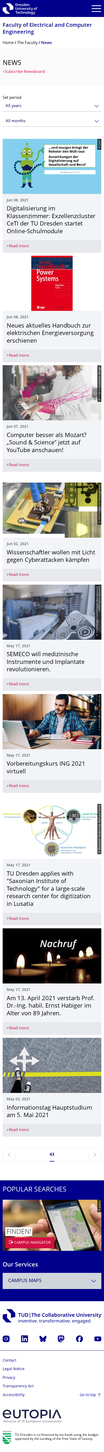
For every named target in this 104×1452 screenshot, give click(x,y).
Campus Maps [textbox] (25, 1281)
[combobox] (52, 106)
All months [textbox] (16, 121)
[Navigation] (96, 8)
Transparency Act (18, 1386)
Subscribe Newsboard (25, 72)
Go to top (88, 1395)
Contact (9, 1360)
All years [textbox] (13, 106)
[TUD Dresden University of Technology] (20, 8)
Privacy (9, 1378)
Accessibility (14, 1395)
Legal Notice (14, 1369)
